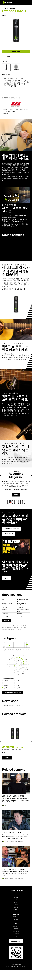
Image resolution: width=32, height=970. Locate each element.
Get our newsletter (16, 941)
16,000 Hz (19, 688)
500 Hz (6, 685)
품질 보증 (16, 933)
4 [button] (21, 47)
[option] (16, 30)
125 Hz (6, 680)
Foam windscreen (12, 73)
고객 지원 (16, 923)
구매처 (16, 936)
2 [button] (10, 47)
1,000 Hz (6, 688)
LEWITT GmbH (13, 966)
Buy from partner (16, 51)
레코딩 (16, 900)
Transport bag (6, 74)
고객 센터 (16, 926)
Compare (8, 56)
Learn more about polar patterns (12, 692)
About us (16, 914)
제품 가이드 (16, 931)
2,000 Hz (18, 680)
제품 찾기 (6, 578)
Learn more (7, 757)
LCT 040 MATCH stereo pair (11, 528)
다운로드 (16, 928)
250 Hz (6, 683)
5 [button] (27, 47)
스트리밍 (16, 904)
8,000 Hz (18, 685)
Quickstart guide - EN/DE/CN (13, 705)
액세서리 (16, 907)
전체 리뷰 (16, 494)
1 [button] (5, 47)
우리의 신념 (16, 916)
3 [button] (16, 47)
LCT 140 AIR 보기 (8, 534)
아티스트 (16, 919)
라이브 (16, 902)
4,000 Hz (18, 683)
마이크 (16, 897)
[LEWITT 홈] (8, 3)
